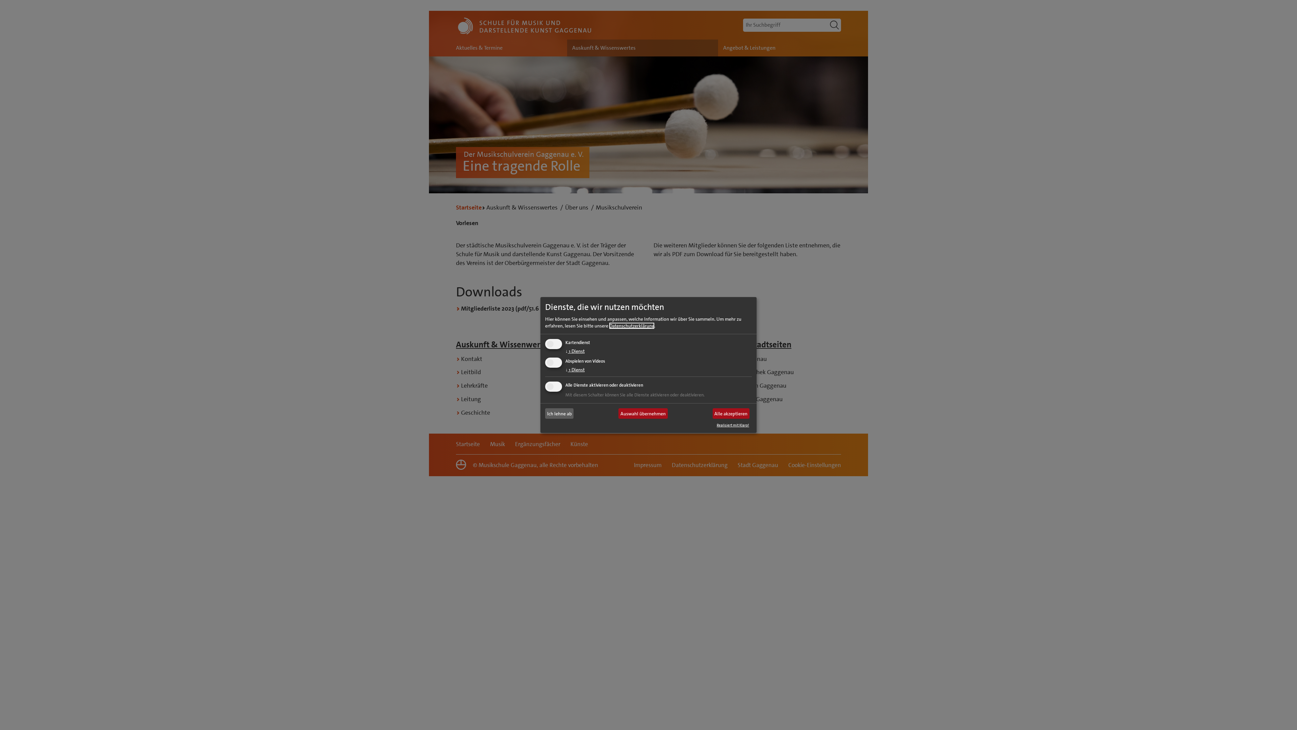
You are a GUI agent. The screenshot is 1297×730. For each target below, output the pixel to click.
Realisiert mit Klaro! (733, 425)
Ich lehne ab (559, 414)
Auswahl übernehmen (643, 414)
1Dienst (575, 351)
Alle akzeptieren (730, 414)
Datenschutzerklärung (631, 325)
